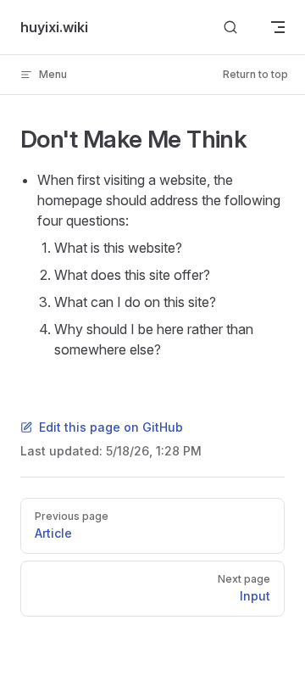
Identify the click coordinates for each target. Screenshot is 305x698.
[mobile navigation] (278, 27)
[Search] (230, 27)
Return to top (255, 74)
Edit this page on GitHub (111, 427)
